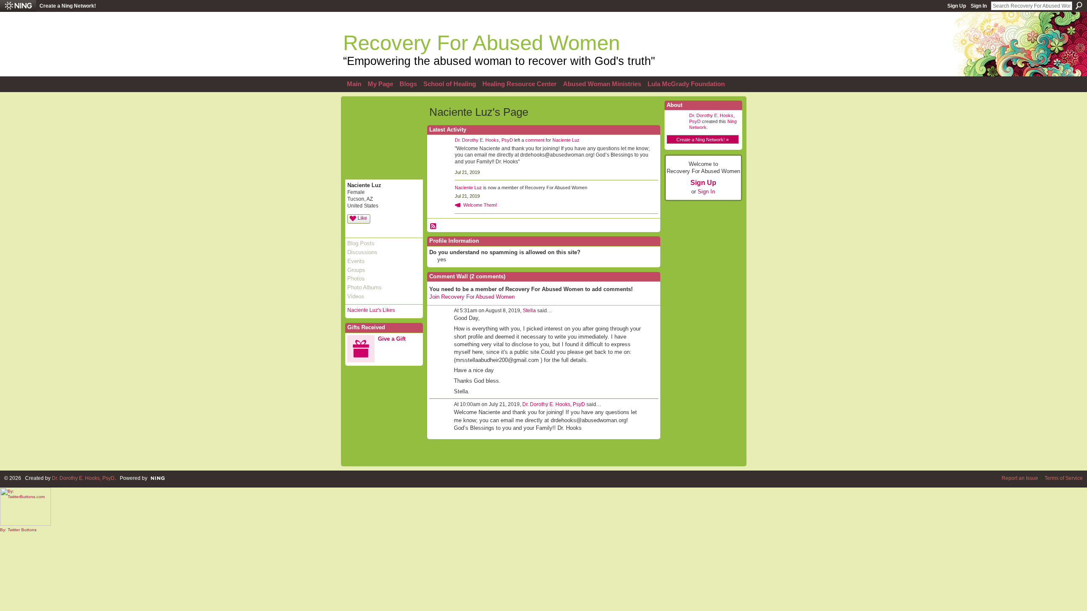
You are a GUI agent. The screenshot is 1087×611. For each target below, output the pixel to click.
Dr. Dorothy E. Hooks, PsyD (484, 140)
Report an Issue (1020, 478)
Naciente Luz (566, 140)
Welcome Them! (480, 204)
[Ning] (18, 6)
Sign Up (956, 6)
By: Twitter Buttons (18, 529)
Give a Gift (392, 339)
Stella (529, 311)
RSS (433, 226)
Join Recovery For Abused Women (472, 297)
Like (362, 218)
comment (534, 140)
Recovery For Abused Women (481, 42)
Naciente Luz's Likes (371, 310)
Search (1079, 5)
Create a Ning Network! (67, 6)
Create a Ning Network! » (702, 139)
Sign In (979, 6)
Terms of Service (1064, 478)
